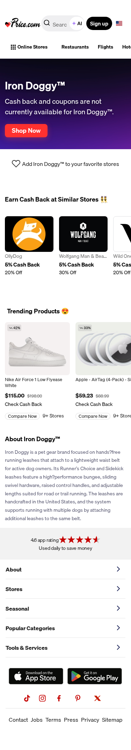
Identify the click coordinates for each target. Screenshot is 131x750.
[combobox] (63, 23)
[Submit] (47, 25)
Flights (105, 47)
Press (71, 719)
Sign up (99, 23)
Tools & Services (27, 647)
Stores (14, 589)
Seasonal (17, 608)
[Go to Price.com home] (23, 23)
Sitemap (112, 719)
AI (79, 23)
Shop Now (26, 130)
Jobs (37, 719)
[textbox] (119, 23)
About (14, 569)
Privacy (90, 719)
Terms (53, 719)
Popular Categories (30, 628)
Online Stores (32, 47)
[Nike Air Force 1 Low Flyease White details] (37, 348)
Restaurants (75, 47)
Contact (18, 719)
